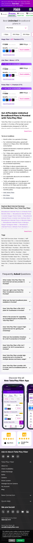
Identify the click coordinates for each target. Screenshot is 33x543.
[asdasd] (3, 511)
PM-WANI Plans (8, 198)
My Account (5, 486)
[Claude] (13, 456)
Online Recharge (7, 472)
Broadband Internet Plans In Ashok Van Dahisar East (16, 217)
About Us (4, 466)
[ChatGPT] (3, 456)
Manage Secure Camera (9, 483)
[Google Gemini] (8, 456)
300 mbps (26, 34)
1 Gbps (6, 34)
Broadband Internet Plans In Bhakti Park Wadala (15, 226)
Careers (4, 477)
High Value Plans (8, 192)
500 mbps (16, 34)
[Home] (16, 9)
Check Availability (7, 469)
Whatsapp (30, 9)
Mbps (24, 44)
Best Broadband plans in (16, 22)
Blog (2, 489)
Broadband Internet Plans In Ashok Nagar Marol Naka (16, 215)
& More (16, 50)
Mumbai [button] (10, 28)
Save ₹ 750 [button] (20, 15)
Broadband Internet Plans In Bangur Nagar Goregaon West (15, 223)
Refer (3, 474)
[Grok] (18, 456)
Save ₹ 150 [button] (12, 15)
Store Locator (6, 480)
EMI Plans (6, 195)
